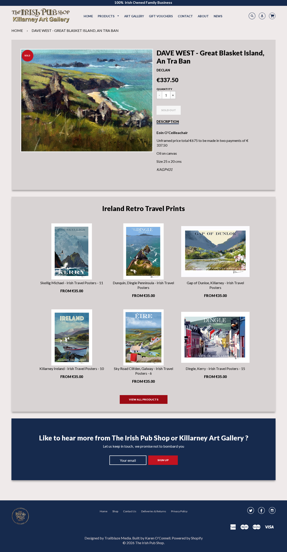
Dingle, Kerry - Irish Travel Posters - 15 (215, 368)
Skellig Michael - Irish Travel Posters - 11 (71, 283)
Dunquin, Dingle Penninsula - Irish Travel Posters (143, 285)
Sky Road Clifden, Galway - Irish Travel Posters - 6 (143, 370)
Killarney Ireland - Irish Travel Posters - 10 (71, 368)
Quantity (164, 89)
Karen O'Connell (157, 538)
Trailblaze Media (117, 538)
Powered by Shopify (187, 538)
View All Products (143, 399)
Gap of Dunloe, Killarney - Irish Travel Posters (215, 285)
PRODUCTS (106, 16)
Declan (163, 70)
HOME (17, 30)
